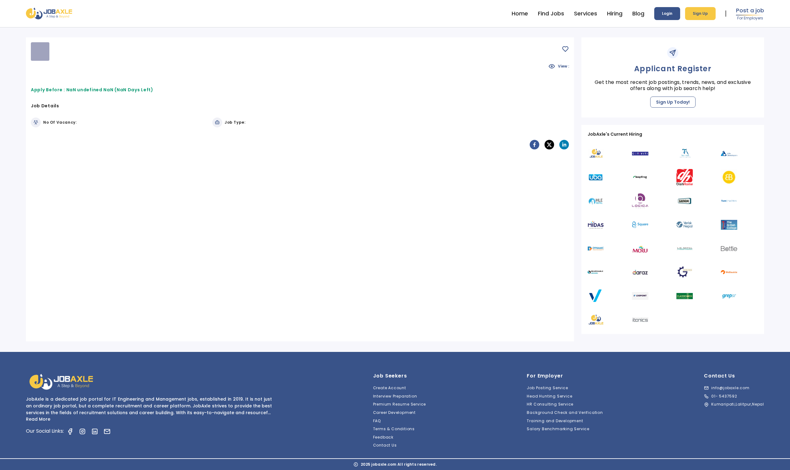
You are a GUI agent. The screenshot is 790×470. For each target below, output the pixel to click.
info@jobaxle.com (730, 387)
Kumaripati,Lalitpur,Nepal (737, 404)
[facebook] (534, 145)
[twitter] (549, 145)
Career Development (394, 412)
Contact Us (385, 445)
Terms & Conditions (394, 428)
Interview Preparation (395, 396)
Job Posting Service (547, 387)
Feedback (383, 437)
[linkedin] (564, 145)
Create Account (389, 387)
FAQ (377, 420)
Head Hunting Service (549, 396)
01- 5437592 (724, 396)
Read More (38, 419)
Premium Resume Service (399, 404)
